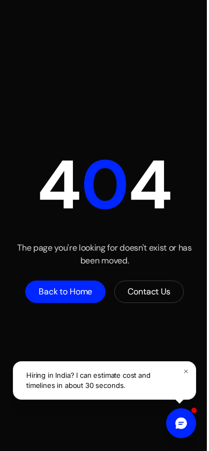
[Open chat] (181, 423)
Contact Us (149, 291)
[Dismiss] (186, 371)
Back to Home (65, 291)
